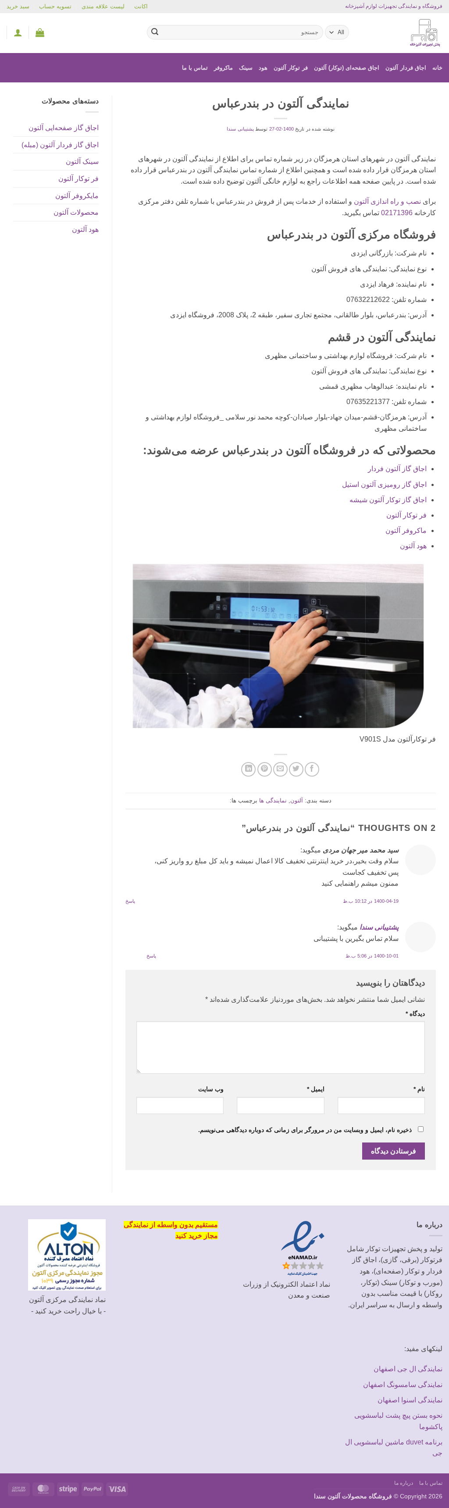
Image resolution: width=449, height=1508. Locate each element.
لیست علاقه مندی (103, 6)
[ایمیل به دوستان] (280, 769)
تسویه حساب (55, 6)
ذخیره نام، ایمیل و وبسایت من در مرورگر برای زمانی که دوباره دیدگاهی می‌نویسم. (305, 1129)
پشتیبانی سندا (240, 128)
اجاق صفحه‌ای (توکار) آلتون (347, 67)
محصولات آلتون (76, 212)
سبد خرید (18, 6)
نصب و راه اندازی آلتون (387, 201)
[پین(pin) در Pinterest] (264, 769)
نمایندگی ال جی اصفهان (408, 1369)
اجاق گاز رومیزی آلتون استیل (384, 484)
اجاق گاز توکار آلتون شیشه (388, 500)
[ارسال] (154, 32)
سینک (246, 67)
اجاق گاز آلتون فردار (397, 468)
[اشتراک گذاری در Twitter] (296, 769)
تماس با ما (195, 67)
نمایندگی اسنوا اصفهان (410, 1400)
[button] (40, 32)
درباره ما (403, 1483)
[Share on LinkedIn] (248, 769)
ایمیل (315, 1089)
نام (419, 1089)
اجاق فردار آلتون (405, 67)
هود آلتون (413, 546)
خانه (437, 67)
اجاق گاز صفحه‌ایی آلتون (64, 127)
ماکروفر (223, 67)
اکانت (141, 6)
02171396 (397, 212)
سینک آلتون (82, 161)
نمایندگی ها (273, 800)
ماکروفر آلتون (406, 530)
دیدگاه (415, 1013)
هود (263, 67)
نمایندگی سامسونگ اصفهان (402, 1384)
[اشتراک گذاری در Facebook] (312, 769)
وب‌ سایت (211, 1089)
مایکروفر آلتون (77, 195)
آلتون (296, 800)
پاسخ (130, 901)
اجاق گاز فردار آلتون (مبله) (60, 145)
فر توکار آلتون (291, 67)
